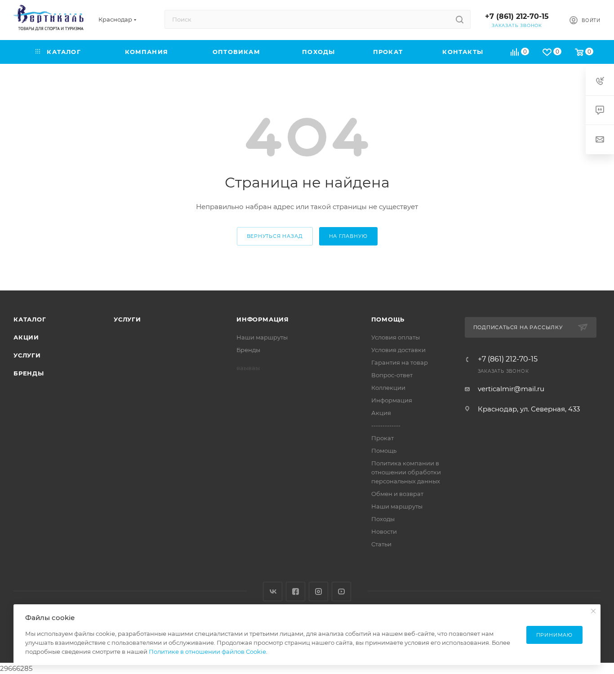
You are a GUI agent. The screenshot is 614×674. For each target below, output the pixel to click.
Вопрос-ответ (392, 375)
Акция (381, 412)
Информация (262, 319)
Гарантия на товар (399, 362)
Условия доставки (398, 349)
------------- (385, 425)
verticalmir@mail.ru (511, 388)
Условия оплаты (395, 337)
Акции (26, 337)
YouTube (341, 591)
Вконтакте (272, 591)
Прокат (382, 438)
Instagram (318, 591)
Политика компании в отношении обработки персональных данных (406, 472)
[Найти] (460, 19)
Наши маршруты (262, 337)
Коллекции (388, 387)
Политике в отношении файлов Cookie (207, 651)
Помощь (388, 319)
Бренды (28, 373)
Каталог (29, 319)
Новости (384, 531)
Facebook (295, 591)
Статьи (381, 544)
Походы (383, 518)
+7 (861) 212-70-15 (517, 16)
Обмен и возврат (397, 493)
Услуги (27, 355)
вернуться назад (275, 236)
